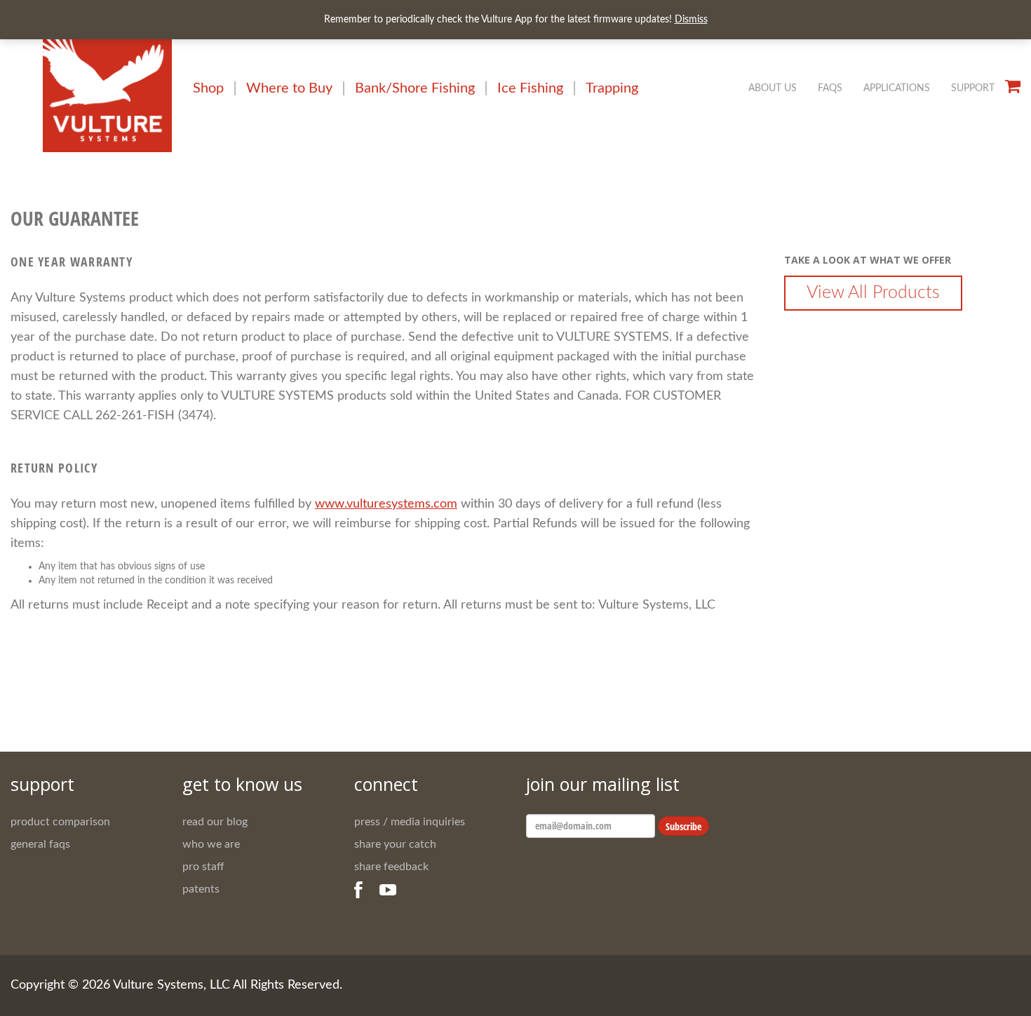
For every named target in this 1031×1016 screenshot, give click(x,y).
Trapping (612, 88)
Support (973, 88)
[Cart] (1012, 86)
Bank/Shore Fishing (415, 88)
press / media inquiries (409, 821)
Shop (208, 88)
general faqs (40, 844)
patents (201, 889)
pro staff (203, 866)
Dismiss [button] (691, 20)
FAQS (830, 88)
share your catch (395, 844)
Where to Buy (289, 88)
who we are (211, 844)
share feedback (391, 866)
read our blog (215, 821)
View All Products (873, 293)
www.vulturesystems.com (386, 504)
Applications (896, 88)
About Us (772, 88)
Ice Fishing (530, 88)
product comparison (60, 821)
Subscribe (683, 826)
